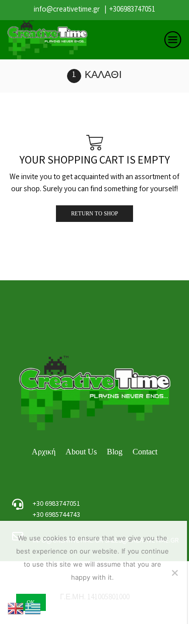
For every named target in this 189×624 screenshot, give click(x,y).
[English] (16, 608)
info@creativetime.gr (67, 10)
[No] (174, 573)
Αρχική (43, 451)
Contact (145, 451)
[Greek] (33, 608)
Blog (114, 451)
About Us (81, 451)
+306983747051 (132, 10)
